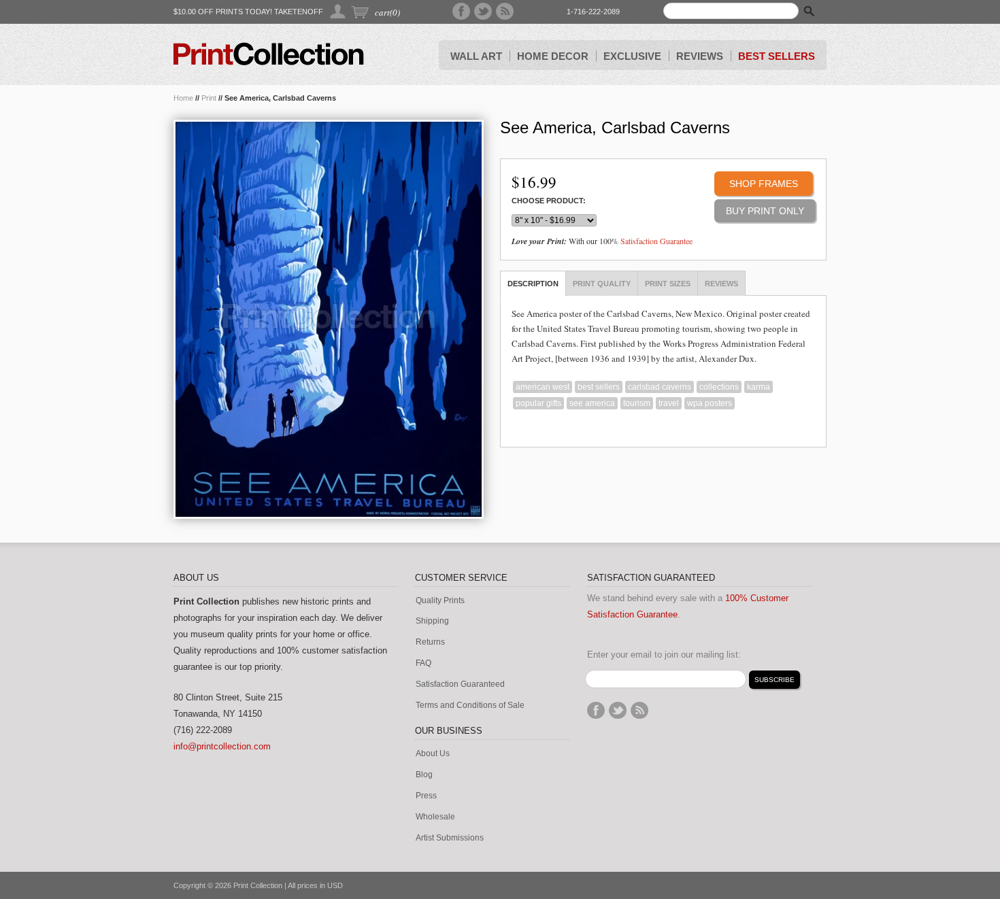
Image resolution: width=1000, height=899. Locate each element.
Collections (719, 387)
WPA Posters (709, 403)
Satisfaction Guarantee (656, 240)
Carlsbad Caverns (659, 387)
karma (758, 387)
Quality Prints (440, 601)
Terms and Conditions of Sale (470, 705)
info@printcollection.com (222, 746)
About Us (433, 754)
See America (592, 403)
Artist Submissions (450, 838)
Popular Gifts (538, 403)
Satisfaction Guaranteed (460, 684)
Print (208, 98)
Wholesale (435, 817)
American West (542, 387)
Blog (424, 775)
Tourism (636, 403)
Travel (669, 403)
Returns (430, 642)
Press (426, 796)
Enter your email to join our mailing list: (664, 654)
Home (183, 98)
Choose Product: (549, 201)
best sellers (599, 387)
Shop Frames (763, 183)
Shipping (432, 621)
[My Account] (338, 11)
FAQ (423, 663)
